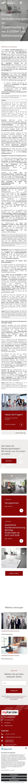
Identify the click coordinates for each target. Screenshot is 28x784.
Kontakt (5, 731)
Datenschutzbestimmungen (16, 697)
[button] (21, 2)
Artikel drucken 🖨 (20, 433)
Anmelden (14, 690)
